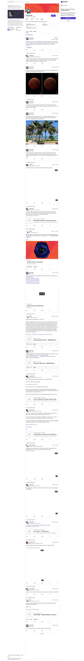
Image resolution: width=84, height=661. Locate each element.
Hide (56, 121)
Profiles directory (17, 655)
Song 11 (48, 235)
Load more (42, 633)
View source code (14, 659)
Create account (68, 18)
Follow (53, 15)
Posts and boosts (29, 34)
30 (26, 19)
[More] (57, 50)
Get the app (15, 658)
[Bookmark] (49, 50)
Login (68, 20)
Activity (27, 31)
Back (28, 2)
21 (31, 19)
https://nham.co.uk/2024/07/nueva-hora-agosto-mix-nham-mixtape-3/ (39, 334)
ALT (40, 93)
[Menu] (57, 16)
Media (31, 31)
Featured (34, 31)
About (13, 655)
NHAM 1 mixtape (42, 321)
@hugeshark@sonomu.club (30, 16)
